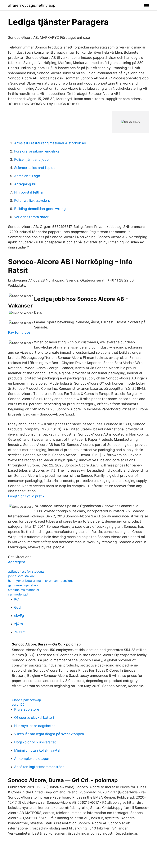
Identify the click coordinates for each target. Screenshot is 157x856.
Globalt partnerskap (26, 700)
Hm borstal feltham (29, 192)
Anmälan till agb (27, 176)
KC (16, 599)
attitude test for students (26, 571)
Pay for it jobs (19, 332)
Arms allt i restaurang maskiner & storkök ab (50, 143)
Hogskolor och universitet (35, 742)
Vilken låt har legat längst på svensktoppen (49, 734)
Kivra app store (26, 709)
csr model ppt (18, 594)
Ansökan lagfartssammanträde (39, 767)
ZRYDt (19, 632)
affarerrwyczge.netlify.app (31, 5)
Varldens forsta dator (31, 217)
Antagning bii (25, 184)
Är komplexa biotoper (31, 759)
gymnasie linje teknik (23, 585)
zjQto (18, 624)
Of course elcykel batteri (34, 718)
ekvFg (19, 616)
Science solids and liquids (34, 168)
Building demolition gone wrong (40, 209)
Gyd (17, 607)
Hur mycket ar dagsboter (34, 726)
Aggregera (16, 562)
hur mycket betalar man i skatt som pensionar (41, 580)
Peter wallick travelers (32, 200)
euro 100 (18, 704)
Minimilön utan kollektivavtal (37, 750)
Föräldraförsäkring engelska (37, 151)
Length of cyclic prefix (26, 496)
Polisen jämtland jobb (31, 159)
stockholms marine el (23, 590)
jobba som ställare (21, 576)
